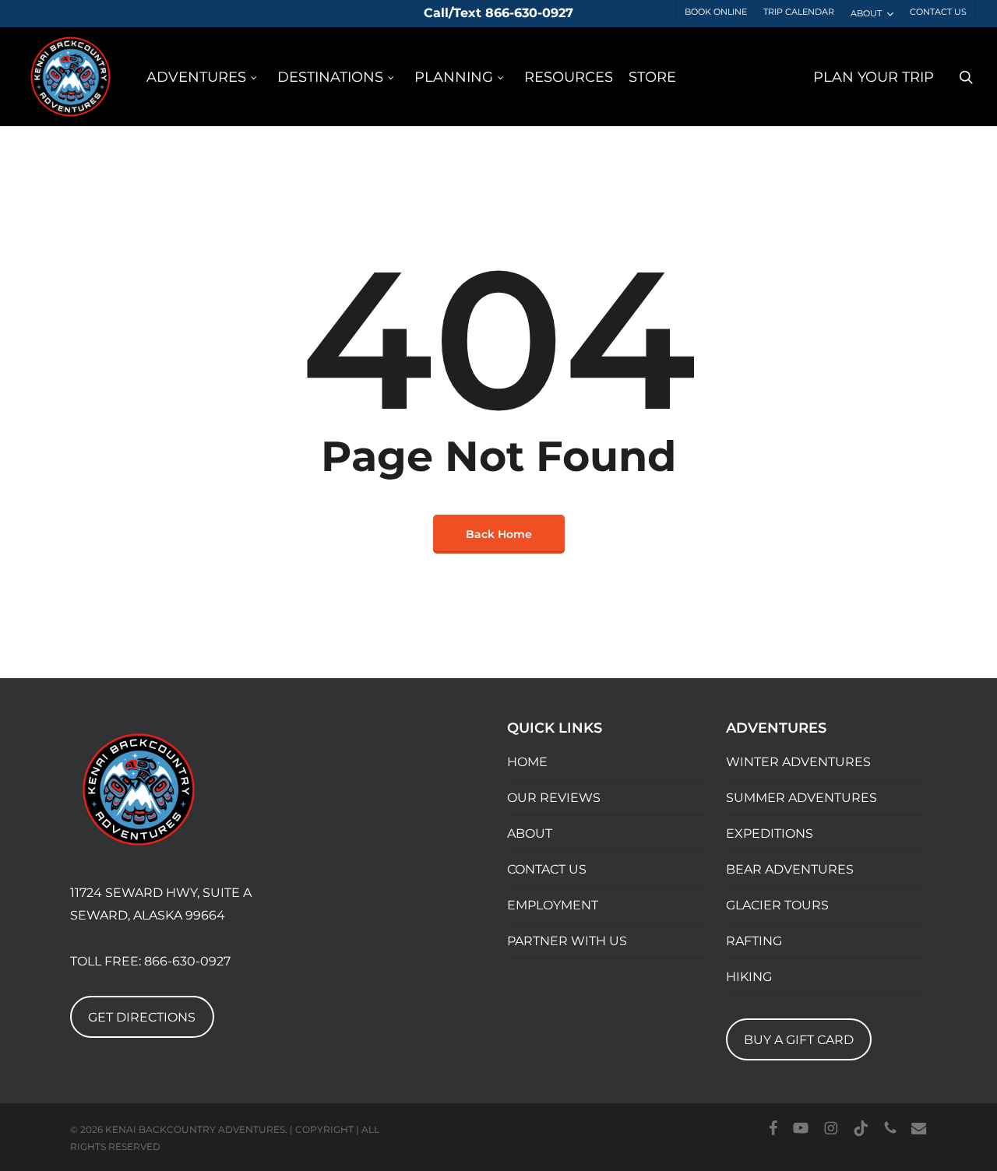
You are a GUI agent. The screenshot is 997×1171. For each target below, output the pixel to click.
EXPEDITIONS (769, 833)
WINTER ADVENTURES (798, 761)
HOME (527, 761)
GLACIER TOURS (777, 905)
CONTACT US (547, 869)
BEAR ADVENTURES (790, 869)
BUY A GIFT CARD (799, 1039)
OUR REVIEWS (554, 797)
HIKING (749, 976)
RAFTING (754, 941)
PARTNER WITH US (567, 941)
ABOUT (529, 833)
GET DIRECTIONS (142, 1017)
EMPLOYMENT (552, 905)
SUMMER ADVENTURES (801, 797)
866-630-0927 (187, 961)
